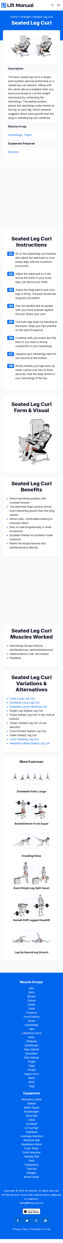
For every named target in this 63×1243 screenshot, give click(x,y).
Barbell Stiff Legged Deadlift (31, 920)
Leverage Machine (31, 1136)
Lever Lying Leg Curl (22, 698)
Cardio (32, 1004)
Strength (25, 16)
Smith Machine (31, 1152)
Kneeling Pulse (31, 855)
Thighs (27, 134)
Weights (31, 1172)
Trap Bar (31, 1168)
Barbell (31, 1103)
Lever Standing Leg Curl (24, 739)
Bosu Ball (31, 1115)
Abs (31, 988)
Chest (31, 1008)
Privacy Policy (21, 1229)
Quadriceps (32, 1045)
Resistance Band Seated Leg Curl (30, 743)
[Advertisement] (31, 197)
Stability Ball (31, 1156)
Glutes (31, 1020)
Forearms (31, 1012)
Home (13, 16)
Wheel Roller (31, 1176)
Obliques (31, 1041)
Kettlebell (31, 1132)
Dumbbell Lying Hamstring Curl (28, 706)
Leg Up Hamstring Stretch (31, 952)
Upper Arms (31, 1073)
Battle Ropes (31, 1107)
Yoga (31, 1086)
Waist (31, 1077)
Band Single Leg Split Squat (31, 888)
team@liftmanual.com (31, 1202)
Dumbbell (31, 1123)
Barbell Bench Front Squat (31, 823)
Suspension (32, 1164)
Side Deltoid (31, 1057)
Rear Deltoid (31, 1049)
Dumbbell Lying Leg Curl (24, 702)
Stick (32, 1160)
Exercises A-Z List (40, 1229)
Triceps (31, 1069)
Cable (31, 1119)
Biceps (31, 996)
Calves (31, 1000)
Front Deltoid (31, 1016)
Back (31, 992)
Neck (31, 1037)
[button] (53, 5)
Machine (13, 151)
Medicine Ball (31, 1140)
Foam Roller (31, 1148)
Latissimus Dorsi (31, 1033)
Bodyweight (31, 1111)
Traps (31, 1065)
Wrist (31, 1082)
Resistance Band (31, 1099)
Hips (31, 1029)
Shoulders (31, 1053)
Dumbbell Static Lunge (31, 791)
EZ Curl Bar (31, 1127)
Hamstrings (15, 134)
